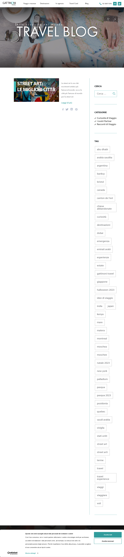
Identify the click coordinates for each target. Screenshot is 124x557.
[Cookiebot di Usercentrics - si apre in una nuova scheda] (12, 553)
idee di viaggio (105, 298)
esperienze (103, 257)
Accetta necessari (108, 541)
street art (102, 444)
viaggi (100, 487)
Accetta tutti (108, 535)
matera (101, 330)
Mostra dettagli (30, 553)
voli (99, 503)
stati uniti (102, 436)
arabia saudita (104, 157)
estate (100, 265)
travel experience (103, 477)
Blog (86, 3)
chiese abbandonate (104, 207)
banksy (101, 173)
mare (100, 322)
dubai (100, 233)
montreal (102, 338)
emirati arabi (104, 249)
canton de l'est (105, 198)
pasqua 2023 (104, 395)
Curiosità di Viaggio (107, 118)
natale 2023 (103, 362)
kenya (100, 314)
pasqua (101, 387)
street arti (102, 452)
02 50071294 (107, 4)
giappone (102, 281)
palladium (102, 379)
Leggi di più (66, 103)
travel (100, 468)
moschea (102, 346)
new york (102, 371)
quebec (101, 411)
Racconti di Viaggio (106, 124)
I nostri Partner (104, 121)
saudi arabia (103, 419)
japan (111, 306)
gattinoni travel (105, 273)
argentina (102, 165)
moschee (102, 354)
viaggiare (102, 495)
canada (101, 190)
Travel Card (73, 3)
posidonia (102, 403)
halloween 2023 (105, 289)
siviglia (100, 427)
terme (100, 460)
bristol (100, 181)
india (99, 306)
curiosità (101, 216)
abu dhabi (102, 149)
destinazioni (103, 225)
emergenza (103, 241)
